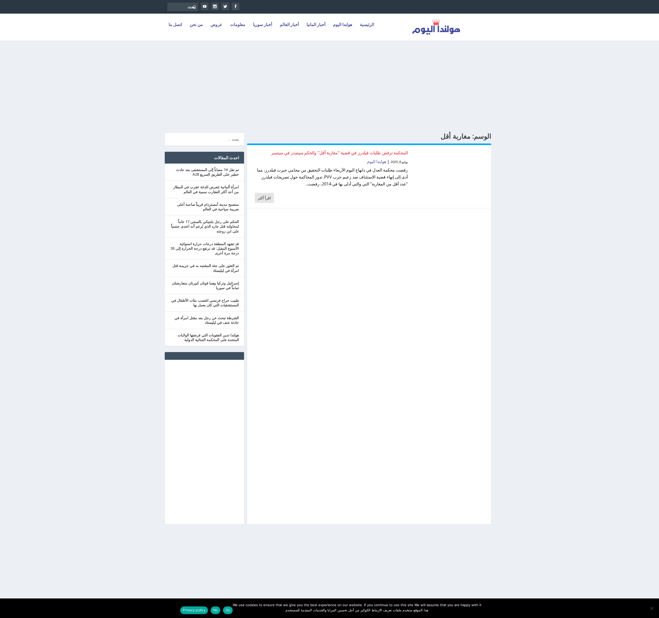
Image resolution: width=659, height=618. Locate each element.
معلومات (237, 24)
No (215, 610)
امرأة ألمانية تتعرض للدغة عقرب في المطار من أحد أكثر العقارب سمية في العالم (206, 189)
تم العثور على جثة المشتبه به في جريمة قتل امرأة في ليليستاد (205, 268)
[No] (652, 608)
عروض (216, 24)
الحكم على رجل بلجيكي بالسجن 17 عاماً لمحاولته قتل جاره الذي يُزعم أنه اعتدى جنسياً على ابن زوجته (205, 226)
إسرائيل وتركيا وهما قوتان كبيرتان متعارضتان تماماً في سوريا (205, 285)
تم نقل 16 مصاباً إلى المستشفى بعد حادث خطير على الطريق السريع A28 (207, 172)
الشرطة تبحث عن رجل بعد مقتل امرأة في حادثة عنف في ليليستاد (207, 320)
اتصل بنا (175, 24)
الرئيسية (367, 24)
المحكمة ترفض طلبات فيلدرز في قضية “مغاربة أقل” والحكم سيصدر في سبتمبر (339, 153)
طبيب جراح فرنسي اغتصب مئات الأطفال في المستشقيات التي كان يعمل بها (205, 302)
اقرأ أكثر (264, 197)
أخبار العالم (289, 24)
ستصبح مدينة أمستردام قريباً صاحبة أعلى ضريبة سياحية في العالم (208, 206)
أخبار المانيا (316, 24)
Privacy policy (194, 610)
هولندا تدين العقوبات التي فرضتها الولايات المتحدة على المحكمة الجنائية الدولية (208, 337)
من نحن (196, 24)
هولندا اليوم (342, 24)
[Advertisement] (329, 87)
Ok (228, 610)
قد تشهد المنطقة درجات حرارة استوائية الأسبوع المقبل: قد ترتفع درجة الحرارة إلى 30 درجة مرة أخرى (204, 248)
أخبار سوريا (262, 24)
